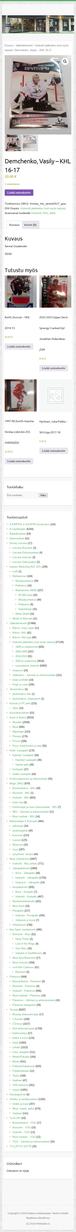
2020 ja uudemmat (25, 660)
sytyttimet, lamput (22, 854)
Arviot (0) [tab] (30, 224)
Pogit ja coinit (20, 684)
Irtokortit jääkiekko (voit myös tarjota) (43, 208)
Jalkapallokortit (20, 868)
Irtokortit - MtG (20, 797)
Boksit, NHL (19, 632)
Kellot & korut (20, 1037)
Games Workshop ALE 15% (25, 566)
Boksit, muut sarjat (23, 628)
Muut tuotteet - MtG (23, 816)
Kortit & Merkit (18, 717)
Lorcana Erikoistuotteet (25, 552)
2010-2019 (21, 656)
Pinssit (16, 741)
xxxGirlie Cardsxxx (23, 967)
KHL (45, 213)
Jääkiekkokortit (24, 45)
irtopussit (17, 670)
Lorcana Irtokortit (22, 557)
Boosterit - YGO (21, 1127)
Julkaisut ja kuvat (25, 920)
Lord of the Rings (25, 943)
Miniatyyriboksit (24, 580)
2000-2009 (21, 651)
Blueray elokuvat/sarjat (25, 1014)
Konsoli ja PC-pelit (20, 703)
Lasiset (16, 840)
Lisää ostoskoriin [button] (19, 346)
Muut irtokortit (20, 962)
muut (15, 849)
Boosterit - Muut (21, 934)
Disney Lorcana (18, 543)
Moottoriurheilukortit (23, 901)
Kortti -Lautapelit (19, 750)
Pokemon (15, 976)
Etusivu (9, 45)
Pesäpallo (18, 910)
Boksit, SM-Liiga (21, 637)
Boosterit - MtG (21, 792)
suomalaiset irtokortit (27, 665)
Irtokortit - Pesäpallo (26, 915)
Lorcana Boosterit (22, 547)
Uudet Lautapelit (21, 774)
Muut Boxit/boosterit (23, 957)
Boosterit (20, 971)
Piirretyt (16, 736)
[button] (65, 61)
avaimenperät (20, 830)
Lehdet (16, 1047)
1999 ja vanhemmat (26, 646)
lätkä (53, 213)
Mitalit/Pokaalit (20, 1056)
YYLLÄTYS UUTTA (20, 1146)
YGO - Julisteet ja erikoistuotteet (30, 1141)
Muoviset (17, 844)
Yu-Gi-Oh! (15, 1118)
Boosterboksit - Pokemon (26, 981)
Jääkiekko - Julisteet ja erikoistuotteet (33, 675)
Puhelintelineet (20, 1070)
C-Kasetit (17, 1019)
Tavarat (14, 1009)
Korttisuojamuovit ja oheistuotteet (28, 778)
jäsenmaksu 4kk (21, 693)
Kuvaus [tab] (14, 224)
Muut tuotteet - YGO (23, 1136)
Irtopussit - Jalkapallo (27, 882)
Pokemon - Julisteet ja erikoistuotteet (33, 1000)
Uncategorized (18, 1094)
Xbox (15, 708)
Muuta (15, 1061)
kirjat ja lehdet (20, 679)
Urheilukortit (19, 924)
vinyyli (16, 1089)
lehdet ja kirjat (20, 1103)
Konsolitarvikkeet (19, 712)
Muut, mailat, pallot (23, 1108)
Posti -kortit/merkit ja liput (27, 745)
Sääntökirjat (25, 609)
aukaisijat (17, 825)
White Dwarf (22, 613)
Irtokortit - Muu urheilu (24, 863)
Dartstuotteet (17, 538)
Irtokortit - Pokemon (23, 990)
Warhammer (19, 576)
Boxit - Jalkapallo (25, 873)
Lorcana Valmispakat (24, 562)
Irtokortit (36, 213)
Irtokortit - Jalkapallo (26, 877)
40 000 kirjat (25, 595)
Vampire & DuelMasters (28, 953)
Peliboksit (21, 585)
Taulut (15, 1075)
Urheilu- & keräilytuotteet (23, 1099)
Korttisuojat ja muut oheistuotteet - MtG (34, 807)
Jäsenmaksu (17, 689)
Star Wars (21, 948)
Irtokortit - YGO (21, 1132)
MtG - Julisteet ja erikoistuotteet (30, 811)
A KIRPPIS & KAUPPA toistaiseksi (29, 524)
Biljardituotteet (18, 533)
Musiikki (17, 722)
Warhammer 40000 (26, 590)
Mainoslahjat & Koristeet (23, 821)
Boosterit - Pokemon (24, 986)
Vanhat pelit (22, 764)
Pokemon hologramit (24, 1004)
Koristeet (17, 835)
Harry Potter (22, 938)
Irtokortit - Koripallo (26, 896)
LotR (15, 571)
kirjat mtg (17, 802)
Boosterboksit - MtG (23, 788)
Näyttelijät (18, 731)
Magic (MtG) (17, 783)
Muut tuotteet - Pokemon (26, 995)
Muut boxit (18, 906)
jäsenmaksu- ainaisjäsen (26, 698)
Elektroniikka (19, 1033)
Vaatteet (17, 1080)
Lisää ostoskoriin (19, 192)
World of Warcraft (22, 618)
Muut (15, 726)
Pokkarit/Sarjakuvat (23, 1066)
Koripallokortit (20, 887)
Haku (43, 495)
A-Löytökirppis (18, 529)
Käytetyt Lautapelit (23, 755)
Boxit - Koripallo (24, 891)
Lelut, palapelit (20, 1052)
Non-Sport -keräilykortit (22, 929)
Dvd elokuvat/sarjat (23, 1028)
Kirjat (15, 1042)
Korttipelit (17, 769)
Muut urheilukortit (19, 858)
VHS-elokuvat (20, 1085)
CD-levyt (17, 1023)
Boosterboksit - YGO (24, 1122)
